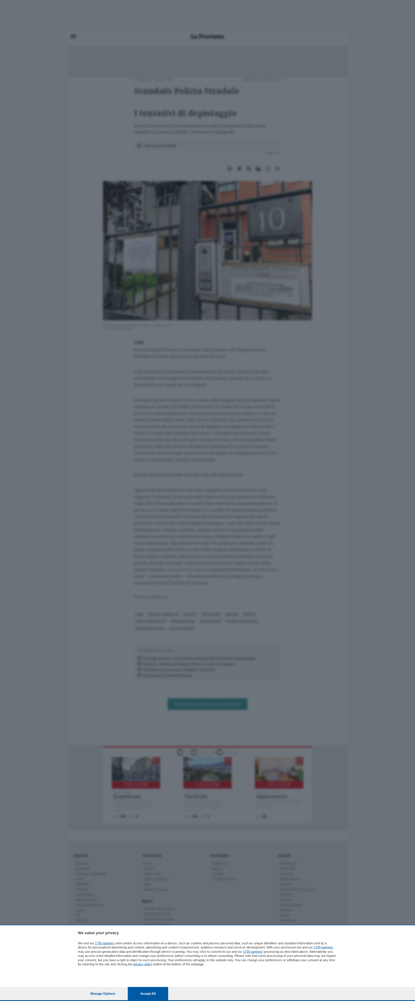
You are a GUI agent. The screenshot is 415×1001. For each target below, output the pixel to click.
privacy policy (143, 964)
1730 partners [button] (104, 943)
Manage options (102, 993)
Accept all (148, 993)
